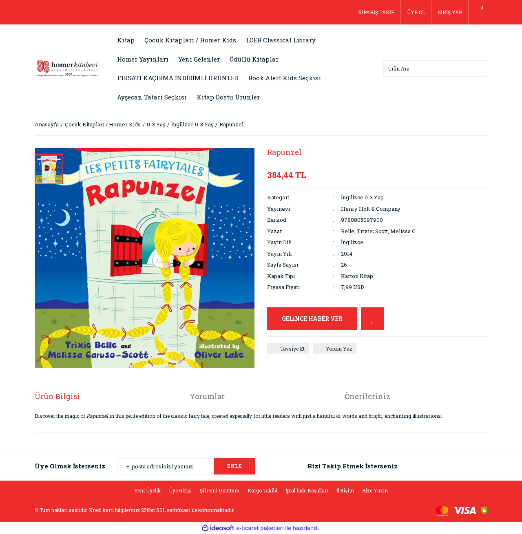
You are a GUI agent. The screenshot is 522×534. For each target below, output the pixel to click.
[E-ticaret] (260, 528)
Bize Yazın (375, 490)
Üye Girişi (180, 490)
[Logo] (67, 67)
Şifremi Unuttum (219, 490)
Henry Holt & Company (370, 208)
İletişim (345, 490)
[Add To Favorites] (372, 318)
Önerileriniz (367, 396)
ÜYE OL (416, 12)
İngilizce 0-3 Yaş (362, 197)
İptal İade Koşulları (306, 490)
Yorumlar (207, 396)
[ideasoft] (218, 528)
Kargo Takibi (262, 490)
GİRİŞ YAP (450, 12)
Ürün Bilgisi (57, 396)
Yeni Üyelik (147, 490)
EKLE (234, 466)
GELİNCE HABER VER (312, 318)
